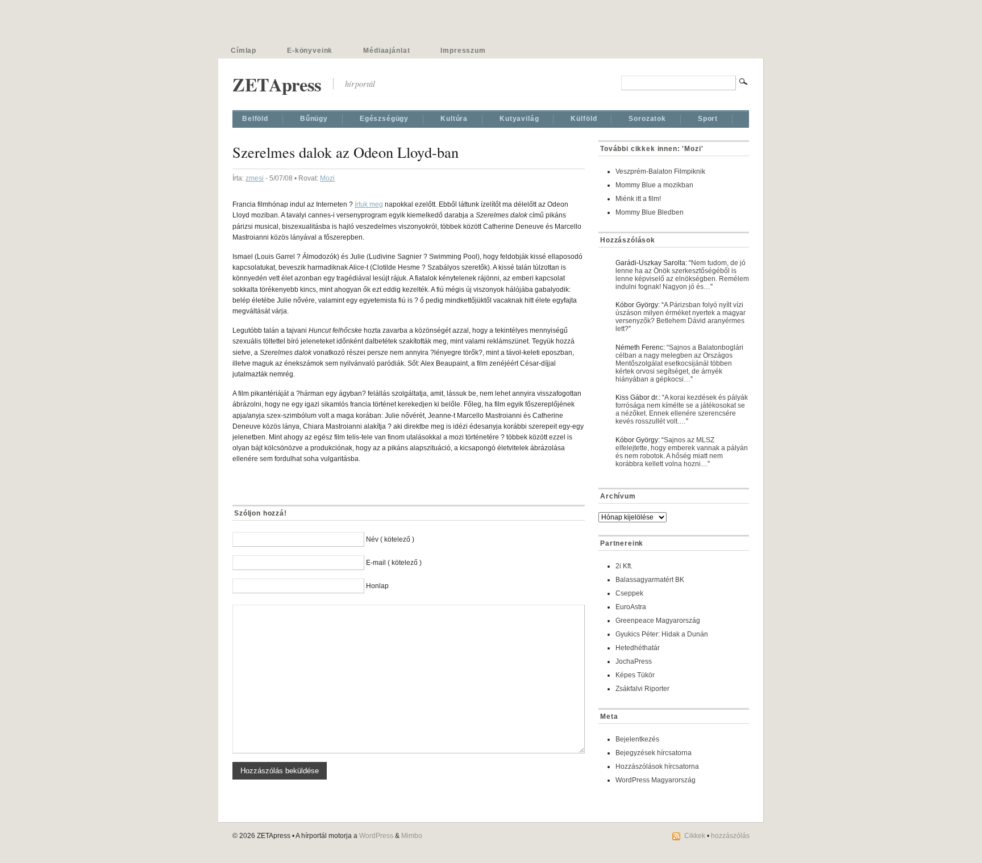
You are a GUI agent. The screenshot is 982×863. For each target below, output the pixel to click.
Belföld (255, 119)
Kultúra (454, 119)
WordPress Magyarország (655, 780)
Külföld (584, 119)
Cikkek (694, 836)
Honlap (377, 586)
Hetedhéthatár (637, 648)
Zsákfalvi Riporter (642, 689)
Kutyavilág (519, 119)
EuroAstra (630, 607)
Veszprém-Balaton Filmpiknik (660, 171)
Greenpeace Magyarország (657, 621)
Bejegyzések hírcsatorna (653, 753)
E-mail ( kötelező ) (394, 563)
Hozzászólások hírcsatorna (657, 766)
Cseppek (629, 593)
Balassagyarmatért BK (649, 580)
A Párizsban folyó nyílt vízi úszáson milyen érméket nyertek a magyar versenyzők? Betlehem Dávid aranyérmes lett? (680, 317)
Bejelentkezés (637, 739)
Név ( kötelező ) (390, 539)
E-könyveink (309, 51)
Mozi (327, 178)
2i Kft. (624, 566)
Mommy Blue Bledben (649, 212)
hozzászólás (730, 836)
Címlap (243, 51)
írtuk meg (369, 204)
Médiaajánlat (386, 51)
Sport (708, 119)
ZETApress (277, 84)
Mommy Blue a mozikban (654, 185)
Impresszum (462, 51)
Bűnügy (314, 119)
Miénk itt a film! (638, 199)
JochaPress (633, 661)
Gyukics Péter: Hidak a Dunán (661, 634)
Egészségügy (384, 119)
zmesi (255, 178)
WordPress (376, 836)
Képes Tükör (635, 675)
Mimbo (411, 836)
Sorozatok (647, 119)
